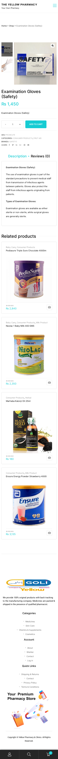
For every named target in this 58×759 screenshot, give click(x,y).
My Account (9, 754)
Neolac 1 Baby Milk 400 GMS (20, 326)
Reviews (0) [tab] (40, 156)
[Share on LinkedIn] (16, 145)
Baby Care (11, 247)
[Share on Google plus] (20, 145)
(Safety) (13, 142)
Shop (11, 26)
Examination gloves (15, 208)
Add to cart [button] (49, 307)
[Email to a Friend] (28, 145)
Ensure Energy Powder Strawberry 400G (26, 476)
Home (4, 26)
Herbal (28, 397)
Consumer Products (23, 138)
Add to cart (36, 124)
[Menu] (55, 5)
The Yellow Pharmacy (19, 4)
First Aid (38, 138)
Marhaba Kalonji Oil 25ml (18, 401)
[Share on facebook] (9, 145)
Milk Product (42, 322)
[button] (52, 45)
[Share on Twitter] (13, 145)
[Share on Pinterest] (24, 145)
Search (29, 754)
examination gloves (26, 174)
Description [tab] (17, 156)
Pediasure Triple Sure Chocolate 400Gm (26, 250)
